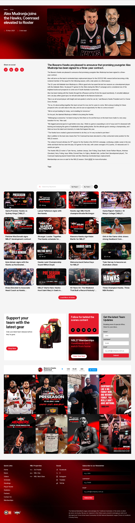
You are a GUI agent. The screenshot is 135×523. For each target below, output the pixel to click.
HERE (90, 159)
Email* (105, 347)
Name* (105, 331)
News (12, 9)
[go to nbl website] (8, 512)
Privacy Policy (74, 517)
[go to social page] (73, 330)
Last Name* (107, 339)
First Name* (86, 469)
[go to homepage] (17, 513)
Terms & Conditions (125, 515)
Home (6, 9)
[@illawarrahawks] (40, 370)
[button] (75, 187)
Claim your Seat (79, 356)
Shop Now (12, 348)
